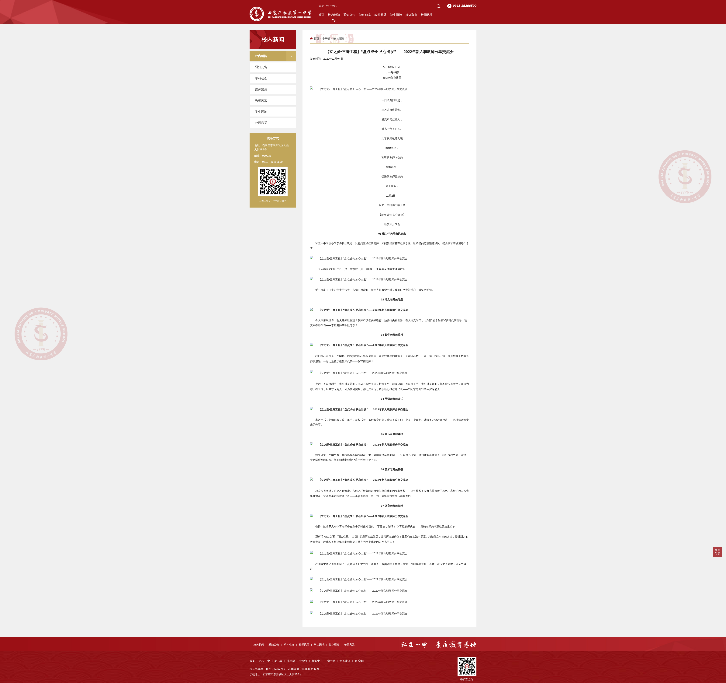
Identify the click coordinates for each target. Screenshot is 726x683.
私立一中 (323, 6)
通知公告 (349, 14)
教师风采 (380, 14)
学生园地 (396, 14)
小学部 (326, 38)
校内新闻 (334, 14)
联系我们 (360, 660)
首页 (321, 14)
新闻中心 (318, 660)
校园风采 (427, 14)
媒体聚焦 (411, 14)
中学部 (304, 660)
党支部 (332, 660)
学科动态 (365, 14)
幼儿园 (280, 660)
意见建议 (346, 660)
